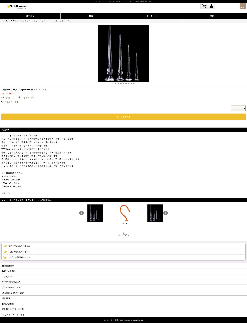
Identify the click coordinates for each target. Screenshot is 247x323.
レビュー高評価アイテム (20, 257)
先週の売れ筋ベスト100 (19, 252)
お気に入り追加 (12, 102)
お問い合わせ (8, 304)
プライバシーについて (12, 287)
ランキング (152, 16)
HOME (5, 21)
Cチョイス (9, 98)
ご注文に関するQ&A (11, 282)
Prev (81, 213)
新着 (91, 16)
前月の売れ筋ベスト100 (19, 246)
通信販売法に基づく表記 (13, 293)
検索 (212, 16)
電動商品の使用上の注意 (13, 309)
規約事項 (6, 298)
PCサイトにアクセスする (13, 314)
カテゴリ (30, 16)
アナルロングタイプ (20, 21)
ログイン (211, 6)
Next (165, 213)
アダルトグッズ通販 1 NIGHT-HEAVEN (117, 320)
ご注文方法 (7, 276)
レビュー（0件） (29, 98)
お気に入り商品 (9, 271)
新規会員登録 (8, 266)
